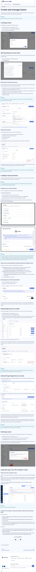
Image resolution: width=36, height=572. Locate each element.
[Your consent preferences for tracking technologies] (2, 571)
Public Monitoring (12, 184)
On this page (3, 6)
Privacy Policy (24, 567)
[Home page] (2, 4)
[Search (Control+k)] (34, 1)
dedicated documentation (23, 127)
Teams (17, 27)
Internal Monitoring (5, 184)
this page (23, 165)
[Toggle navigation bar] (1, 1)
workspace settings (30, 88)
